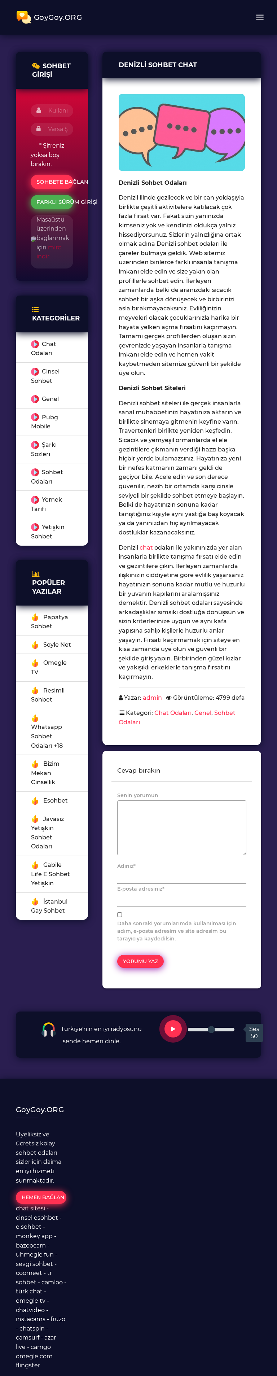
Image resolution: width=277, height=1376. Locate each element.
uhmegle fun (35, 1254)
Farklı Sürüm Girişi (54, 201)
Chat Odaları (173, 712)
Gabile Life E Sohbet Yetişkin (50, 874)
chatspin (32, 1328)
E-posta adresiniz (140, 889)
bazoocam (31, 1245)
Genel (50, 399)
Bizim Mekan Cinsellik (45, 773)
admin (152, 697)
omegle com (34, 1356)
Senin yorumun (137, 795)
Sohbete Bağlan (54, 181)
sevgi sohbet (34, 1264)
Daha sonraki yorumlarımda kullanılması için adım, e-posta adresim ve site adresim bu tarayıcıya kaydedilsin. (176, 931)
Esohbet (55, 800)
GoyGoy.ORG (58, 17)
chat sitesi (30, 1208)
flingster (28, 1365)
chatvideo (30, 1310)
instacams (30, 1319)
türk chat (29, 1291)
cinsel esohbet (37, 1217)
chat (146, 547)
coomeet (29, 1273)
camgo (41, 1347)
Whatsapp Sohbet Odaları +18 (47, 736)
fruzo (57, 1319)
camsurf (27, 1337)
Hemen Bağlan (43, 1197)
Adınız (126, 866)
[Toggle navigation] (259, 17)
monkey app (34, 1236)
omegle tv (30, 1300)
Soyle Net (57, 644)
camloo (52, 1282)
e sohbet (28, 1226)
